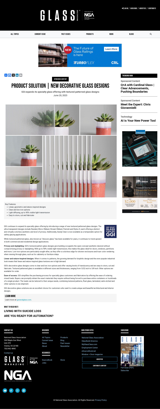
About (44, 346)
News (111, 34)
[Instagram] (17, 390)
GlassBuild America (90, 341)
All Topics (15, 34)
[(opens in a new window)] (80, 55)
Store (62, 360)
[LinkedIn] (24, 390)
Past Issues (65, 34)
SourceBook (47, 360)
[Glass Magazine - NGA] (67, 15)
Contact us (8, 353)
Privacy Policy (101, 400)
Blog (62, 340)
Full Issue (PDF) (127, 368)
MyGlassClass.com (89, 344)
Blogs (131, 34)
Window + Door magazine (92, 354)
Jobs (44, 363)
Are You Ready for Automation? (28, 316)
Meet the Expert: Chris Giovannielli (136, 106)
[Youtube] (5, 390)
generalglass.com (24, 300)
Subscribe (125, 370)
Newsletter (65, 346)
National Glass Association (93, 338)
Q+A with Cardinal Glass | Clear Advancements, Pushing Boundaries (137, 88)
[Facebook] (11, 390)
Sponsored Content (60, 79)
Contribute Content (99, 366)
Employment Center (90, 348)
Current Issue (40, 34)
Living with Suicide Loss (22, 311)
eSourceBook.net (89, 351)
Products (90, 34)
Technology (126, 116)
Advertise (99, 359)
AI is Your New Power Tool (138, 120)
